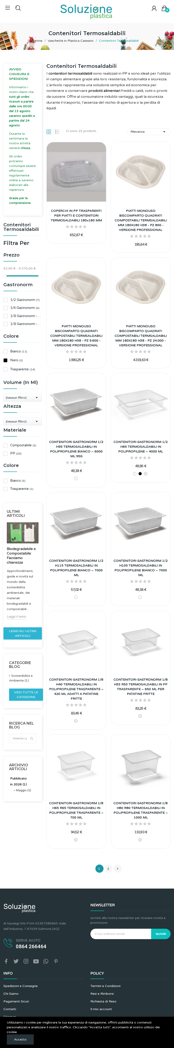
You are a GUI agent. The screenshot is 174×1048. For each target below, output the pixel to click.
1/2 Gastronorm (25, 300)
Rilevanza (148, 131)
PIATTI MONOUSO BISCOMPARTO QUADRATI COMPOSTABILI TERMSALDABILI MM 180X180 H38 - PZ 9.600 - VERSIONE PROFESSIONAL (76, 335)
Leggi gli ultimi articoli (22, 633)
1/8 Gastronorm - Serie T (26, 324)
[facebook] (6, 962)
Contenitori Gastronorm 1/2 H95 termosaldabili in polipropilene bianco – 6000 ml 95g (76, 449)
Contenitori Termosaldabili (21, 227)
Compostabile (23, 445)
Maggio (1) (23, 790)
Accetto (20, 1039)
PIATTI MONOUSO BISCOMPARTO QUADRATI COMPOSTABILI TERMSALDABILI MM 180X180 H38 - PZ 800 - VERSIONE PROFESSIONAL (141, 220)
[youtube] (36, 962)
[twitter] (16, 962)
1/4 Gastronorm (24, 308)
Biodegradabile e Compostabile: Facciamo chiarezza (21, 556)
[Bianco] (75, 478)
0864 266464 (31, 946)
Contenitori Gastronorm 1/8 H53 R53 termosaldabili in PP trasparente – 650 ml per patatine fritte (141, 687)
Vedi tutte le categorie (26, 694)
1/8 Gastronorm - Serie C (26, 316)
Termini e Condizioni (105, 986)
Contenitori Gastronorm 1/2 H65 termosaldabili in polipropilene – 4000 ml (141, 446)
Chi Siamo (11, 994)
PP (16, 453)
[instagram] (26, 962)
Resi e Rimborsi (102, 994)
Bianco (18, 351)
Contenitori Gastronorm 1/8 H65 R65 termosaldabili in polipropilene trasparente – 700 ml (76, 810)
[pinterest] (56, 962)
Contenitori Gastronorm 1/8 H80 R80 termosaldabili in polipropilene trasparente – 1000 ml (141, 810)
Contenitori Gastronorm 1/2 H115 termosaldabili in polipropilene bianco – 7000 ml (76, 568)
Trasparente (22, 369)
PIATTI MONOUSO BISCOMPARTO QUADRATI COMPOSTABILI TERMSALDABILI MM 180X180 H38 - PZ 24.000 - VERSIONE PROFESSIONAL (141, 335)
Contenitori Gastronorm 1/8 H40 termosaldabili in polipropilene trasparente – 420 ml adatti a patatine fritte (76, 689)
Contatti (9, 1009)
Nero (16, 360)
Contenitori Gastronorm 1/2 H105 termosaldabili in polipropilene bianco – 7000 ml (141, 568)
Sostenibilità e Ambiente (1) (21, 678)
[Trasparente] (145, 473)
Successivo (118, 869)
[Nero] (140, 473)
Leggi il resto (16, 616)
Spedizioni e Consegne (20, 986)
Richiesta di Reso (103, 1001)
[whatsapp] (46, 962)
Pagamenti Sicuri (16, 1001)
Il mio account (101, 1009)
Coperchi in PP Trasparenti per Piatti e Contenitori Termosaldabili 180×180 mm (76, 215)
